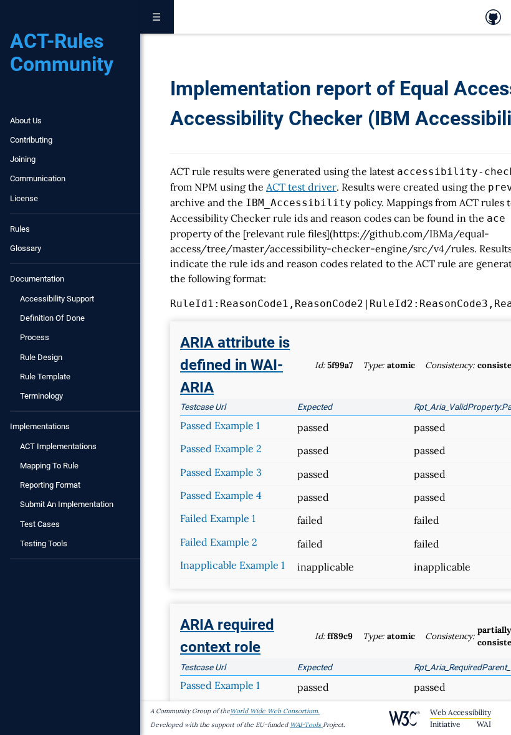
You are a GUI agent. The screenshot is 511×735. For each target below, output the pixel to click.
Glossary (25, 248)
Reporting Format (50, 485)
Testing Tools (43, 543)
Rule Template (45, 376)
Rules (20, 229)
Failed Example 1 (218, 518)
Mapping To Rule (49, 465)
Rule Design (41, 357)
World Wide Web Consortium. (275, 711)
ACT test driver (301, 187)
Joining (23, 159)
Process (34, 337)
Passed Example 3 (221, 472)
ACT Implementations (58, 446)
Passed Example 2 (221, 448)
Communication (37, 178)
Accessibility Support (57, 298)
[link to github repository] (493, 17)
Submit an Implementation (66, 504)
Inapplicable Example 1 (232, 565)
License (24, 198)
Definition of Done (52, 318)
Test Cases (40, 524)
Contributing (31, 140)
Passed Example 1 (220, 425)
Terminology (41, 396)
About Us (26, 120)
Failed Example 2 (218, 542)
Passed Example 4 (221, 495)
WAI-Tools (305, 725)
